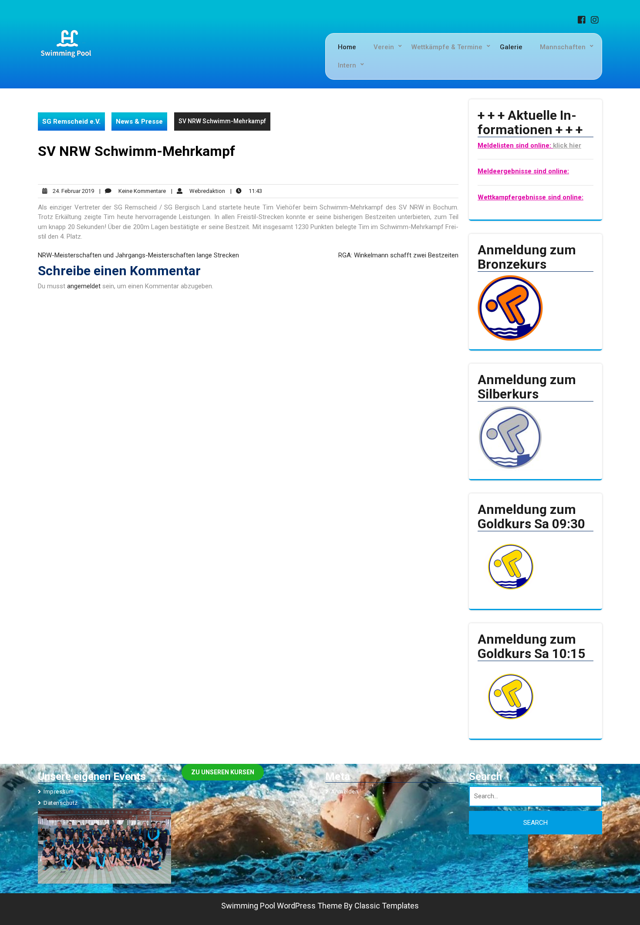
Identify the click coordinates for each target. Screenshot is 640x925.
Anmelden (344, 791)
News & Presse (139, 121)
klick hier (567, 145)
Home (347, 47)
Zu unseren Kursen (222, 772)
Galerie (511, 47)
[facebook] (583, 21)
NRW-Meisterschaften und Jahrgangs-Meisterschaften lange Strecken (138, 255)
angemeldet (84, 286)
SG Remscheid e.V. (71, 121)
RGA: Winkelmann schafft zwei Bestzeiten (398, 255)
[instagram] (596, 21)
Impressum (59, 791)
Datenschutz (61, 803)
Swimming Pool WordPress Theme (281, 905)
